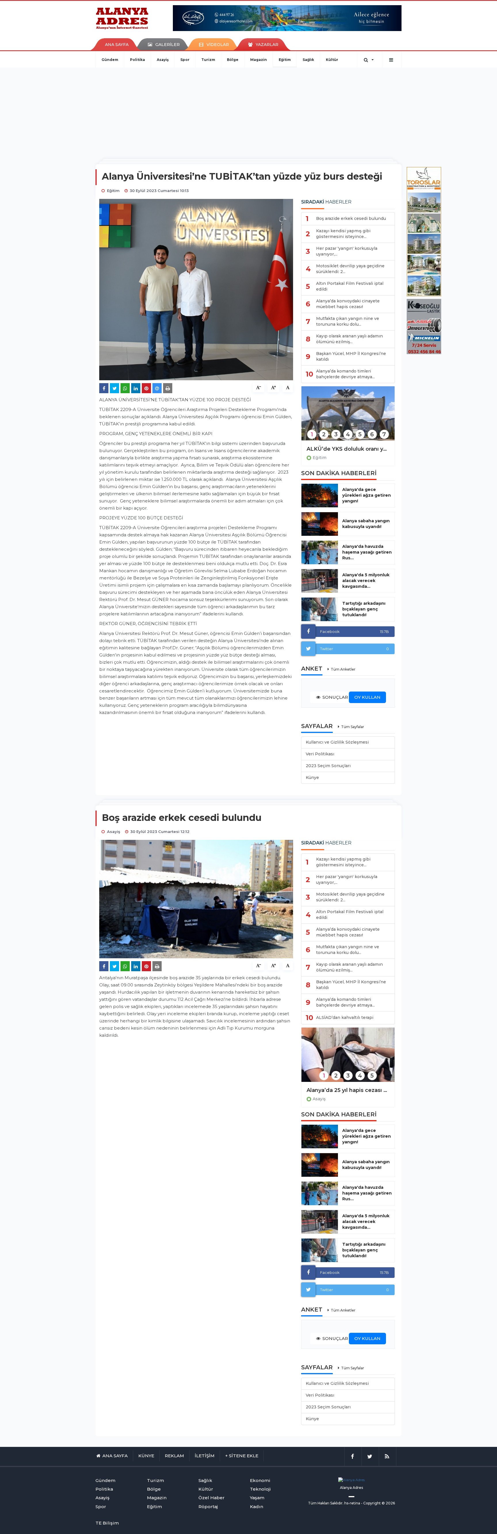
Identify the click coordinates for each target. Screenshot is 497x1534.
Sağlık (308, 59)
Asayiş (163, 59)
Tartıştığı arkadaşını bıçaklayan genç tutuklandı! (363, 609)
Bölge (232, 59)
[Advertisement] (248, 110)
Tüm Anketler (343, 669)
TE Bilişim (107, 1523)
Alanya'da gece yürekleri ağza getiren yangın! (366, 495)
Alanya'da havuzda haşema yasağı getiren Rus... (367, 552)
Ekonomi (260, 1480)
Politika (137, 59)
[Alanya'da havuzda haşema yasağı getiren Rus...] (319, 552)
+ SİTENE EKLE (241, 1455)
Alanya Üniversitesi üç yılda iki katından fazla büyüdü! (348, 449)
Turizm (208, 59)
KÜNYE (146, 1455)
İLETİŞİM (205, 1455)
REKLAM (174, 1455)
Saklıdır (336, 1503)
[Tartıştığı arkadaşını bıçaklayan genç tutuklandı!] (319, 609)
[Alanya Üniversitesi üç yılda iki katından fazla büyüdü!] (348, 417)
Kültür (332, 59)
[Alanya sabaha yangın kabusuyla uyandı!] (319, 524)
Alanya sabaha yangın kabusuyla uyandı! (366, 523)
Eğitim (285, 59)
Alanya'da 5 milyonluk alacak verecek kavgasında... (365, 580)
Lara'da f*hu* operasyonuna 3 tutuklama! (348, 1090)
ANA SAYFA (117, 44)
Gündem (110, 59)
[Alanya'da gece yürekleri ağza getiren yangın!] (319, 495)
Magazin (258, 59)
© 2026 (388, 1503)
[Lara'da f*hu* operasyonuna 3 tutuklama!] (348, 1058)
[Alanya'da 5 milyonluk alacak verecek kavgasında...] (319, 581)
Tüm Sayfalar (352, 727)
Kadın (256, 1506)
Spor (185, 59)
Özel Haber (211, 1497)
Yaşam (257, 1497)
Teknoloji (260, 1489)
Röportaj (208, 1506)
